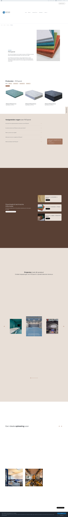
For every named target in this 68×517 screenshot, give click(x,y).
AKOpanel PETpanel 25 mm (50, 103)
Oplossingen (40, 12)
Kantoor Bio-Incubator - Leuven (16, 332)
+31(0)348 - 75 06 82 (51, 0)
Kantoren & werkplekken (12, 484)
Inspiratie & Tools (34, 12)
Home (26, 12)
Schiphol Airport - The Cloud (52, 332)
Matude (46, 12)
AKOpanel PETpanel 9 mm (11, 103)
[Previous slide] (4, 326)
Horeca (28, 484)
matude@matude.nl (59, 0)
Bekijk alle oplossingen (61, 507)
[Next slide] (64, 326)
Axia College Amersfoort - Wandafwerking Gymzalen (34, 334)
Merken (29, 12)
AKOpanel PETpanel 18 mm (30, 103)
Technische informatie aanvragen (10, 211)
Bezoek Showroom (61, 3)
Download (47, 208)
